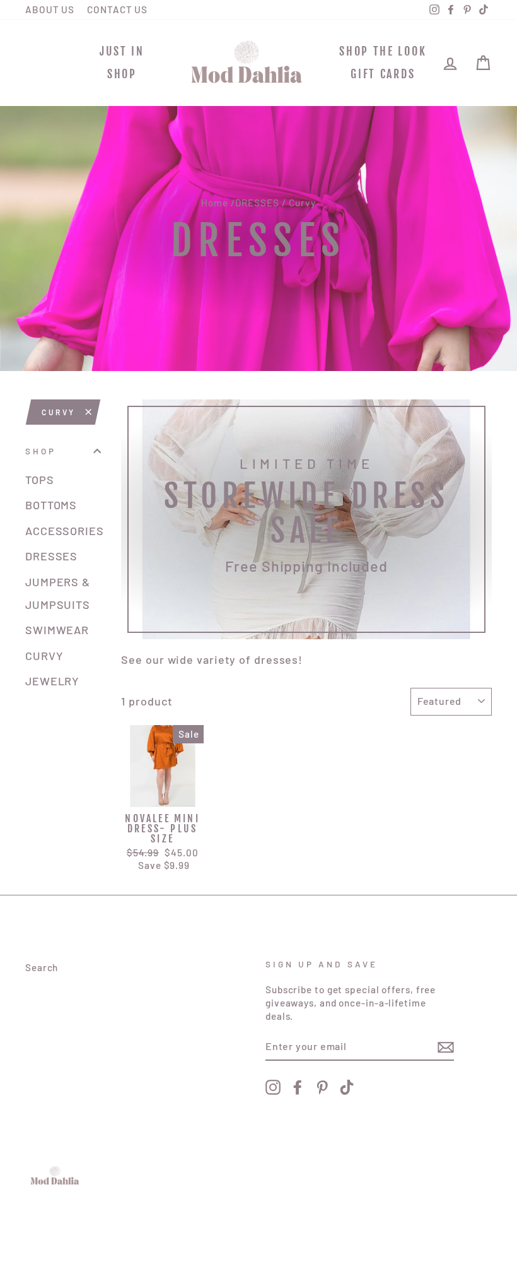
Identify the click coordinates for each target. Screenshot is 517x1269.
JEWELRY (52, 681)
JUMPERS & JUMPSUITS (57, 593)
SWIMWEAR (57, 630)
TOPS (39, 480)
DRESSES (257, 202)
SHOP (122, 74)
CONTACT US (117, 9)
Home (214, 202)
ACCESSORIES (63, 531)
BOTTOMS (51, 505)
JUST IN (122, 51)
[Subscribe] (446, 1047)
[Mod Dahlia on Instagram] (273, 1087)
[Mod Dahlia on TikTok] (346, 1087)
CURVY (59, 412)
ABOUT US (49, 9)
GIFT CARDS (383, 74)
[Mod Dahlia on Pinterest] (322, 1087)
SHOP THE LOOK (382, 51)
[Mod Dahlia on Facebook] (297, 1087)
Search (41, 967)
